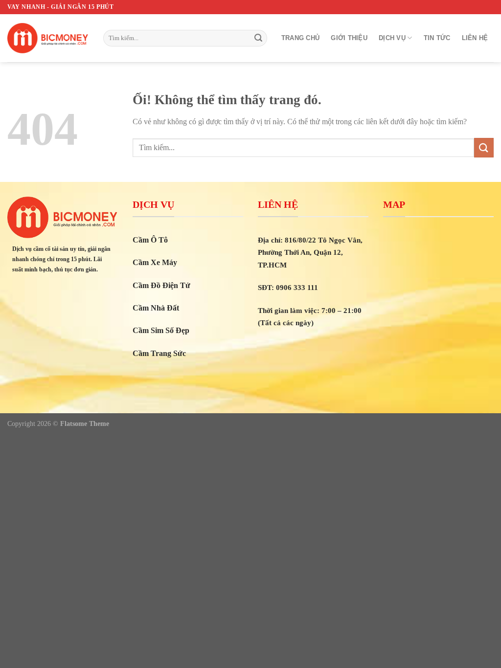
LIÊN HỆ (475, 38)
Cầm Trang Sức (159, 353)
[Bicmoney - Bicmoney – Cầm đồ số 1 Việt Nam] (48, 38)
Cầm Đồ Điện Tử (161, 285)
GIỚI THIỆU (349, 38)
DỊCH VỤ (392, 38)
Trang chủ (300, 38)
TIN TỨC (437, 38)
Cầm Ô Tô (150, 240)
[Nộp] (258, 38)
